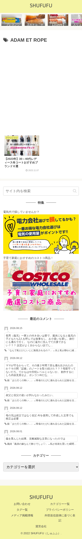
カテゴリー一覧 (60, 503)
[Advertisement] (41, 88)
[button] (74, 191)
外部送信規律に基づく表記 (60, 518)
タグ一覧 (22, 509)
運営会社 (41, 526)
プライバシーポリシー (60, 509)
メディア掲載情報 (22, 515)
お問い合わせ (22, 503)
